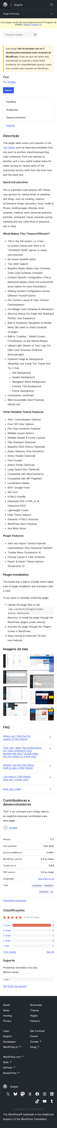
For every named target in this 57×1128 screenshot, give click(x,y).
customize (37, 885)
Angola (14, 1086)
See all (50, 951)
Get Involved (37, 1030)
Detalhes (11, 101)
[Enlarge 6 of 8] (49, 678)
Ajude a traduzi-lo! (32, 24)
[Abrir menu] (52, 4)
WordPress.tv (12, 1046)
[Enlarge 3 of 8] (23, 690)
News (6, 1010)
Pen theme (9, 147)
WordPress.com (13, 1056)
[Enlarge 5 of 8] (49, 658)
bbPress (9, 1067)
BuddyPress (11, 1072)
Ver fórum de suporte (15, 986)
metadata (48, 885)
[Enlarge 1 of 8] (23, 658)
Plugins (34, 1015)
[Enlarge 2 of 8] (23, 674)
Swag (34, 1046)
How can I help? (12, 789)
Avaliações (12, 109)
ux (52, 892)
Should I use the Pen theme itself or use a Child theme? (18, 766)
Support (7, 1036)
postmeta (44, 892)
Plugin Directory (11, 13)
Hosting (7, 1015)
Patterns (35, 1020)
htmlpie (12, 81)
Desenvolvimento (16, 117)
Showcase (36, 1004)
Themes (34, 1010)
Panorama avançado (14, 900)
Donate (35, 1041)
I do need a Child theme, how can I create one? (17, 778)
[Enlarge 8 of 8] (49, 710)
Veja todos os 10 (46, 878)
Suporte (10, 125)
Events (34, 1036)
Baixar (8, 90)
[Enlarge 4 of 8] (23, 706)
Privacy (7, 1020)
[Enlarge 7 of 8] (49, 694)
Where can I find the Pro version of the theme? (17, 738)
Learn (6, 1030)
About (6, 1004)
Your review (9, 951)
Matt (7, 1062)
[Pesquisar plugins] (35, 35)
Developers (9, 1041)
